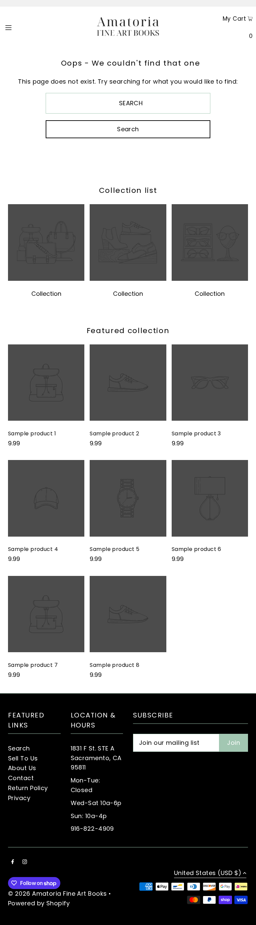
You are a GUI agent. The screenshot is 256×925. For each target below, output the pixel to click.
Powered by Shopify (39, 903)
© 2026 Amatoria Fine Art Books (57, 893)
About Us (22, 768)
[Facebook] (12, 862)
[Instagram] (24, 862)
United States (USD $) (207, 873)
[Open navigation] (20, 27)
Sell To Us (23, 758)
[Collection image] (46, 279)
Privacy (19, 798)
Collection (46, 293)
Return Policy (28, 788)
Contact (21, 778)
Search (19, 748)
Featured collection (128, 330)
